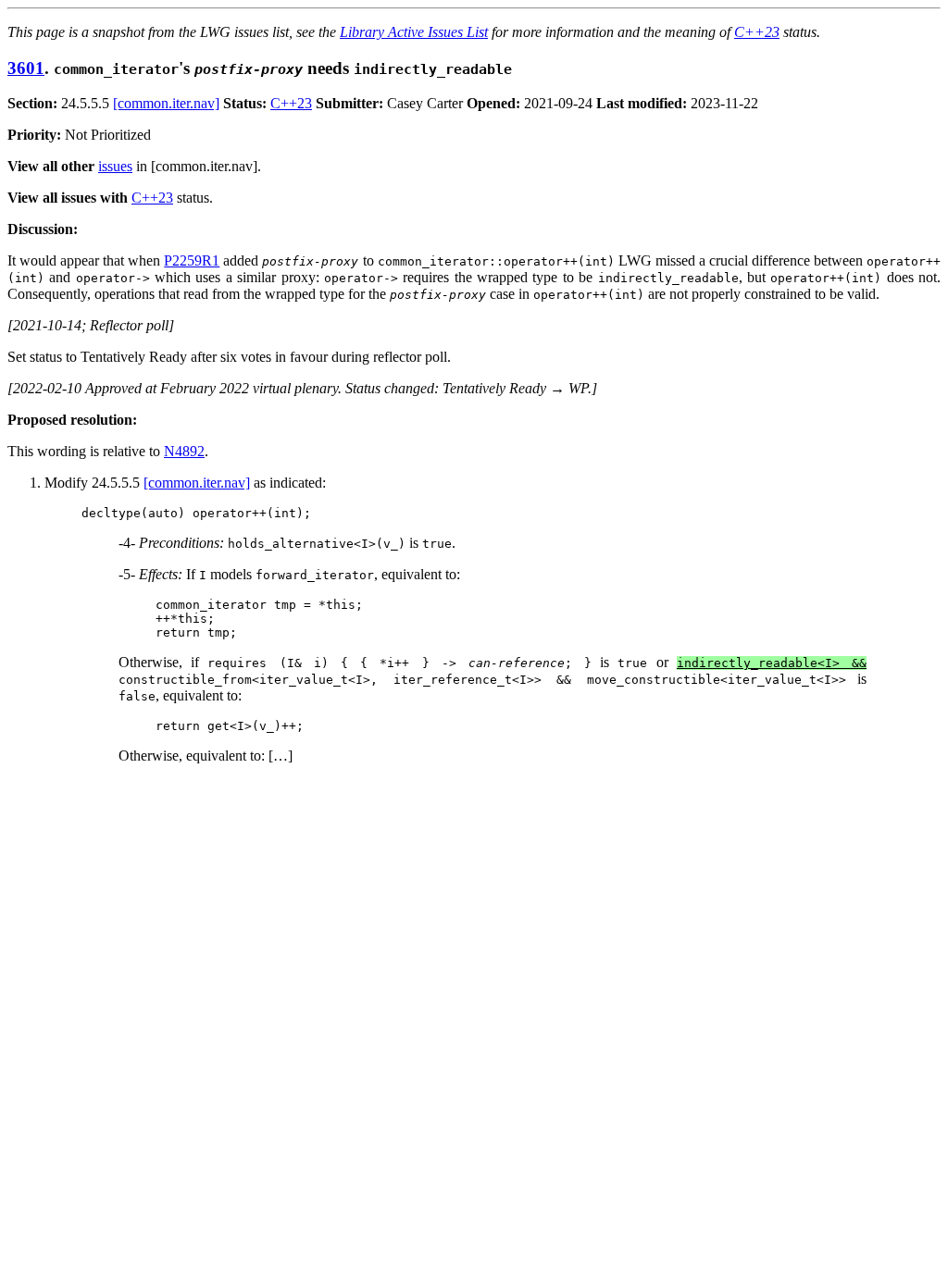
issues (115, 166)
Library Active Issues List (414, 32)
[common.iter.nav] (166, 103)
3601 (25, 68)
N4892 (184, 451)
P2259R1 (191, 260)
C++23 (757, 32)
